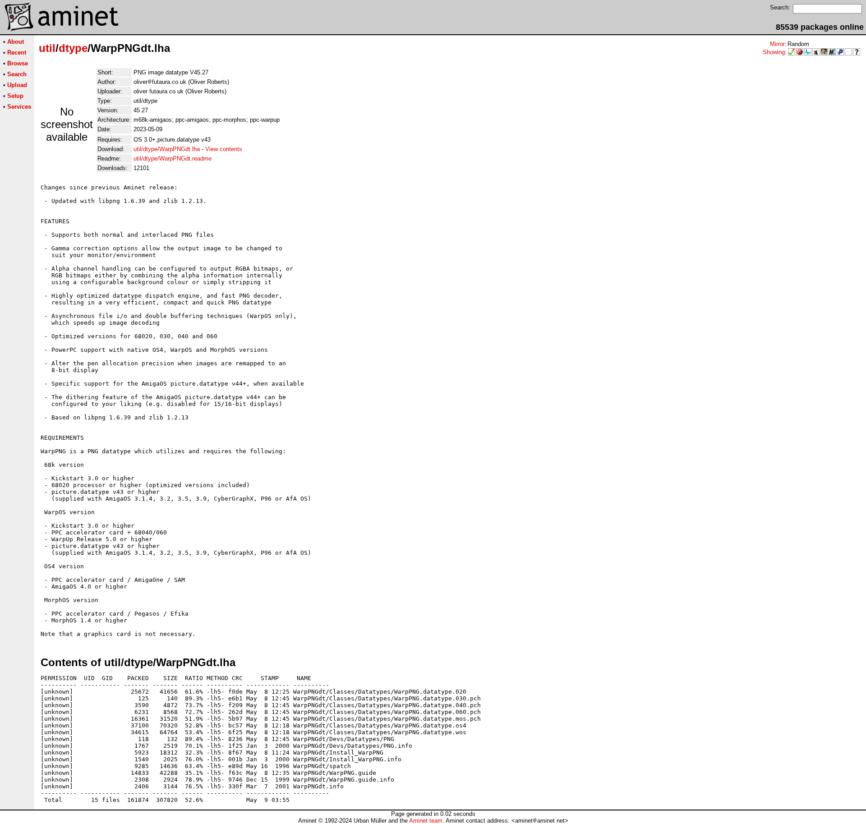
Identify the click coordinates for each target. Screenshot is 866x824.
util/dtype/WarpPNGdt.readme (173, 158)
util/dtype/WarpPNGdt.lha (167, 149)
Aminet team (425, 820)
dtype (73, 48)
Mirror (777, 44)
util (47, 48)
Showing (774, 52)
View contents (223, 149)
